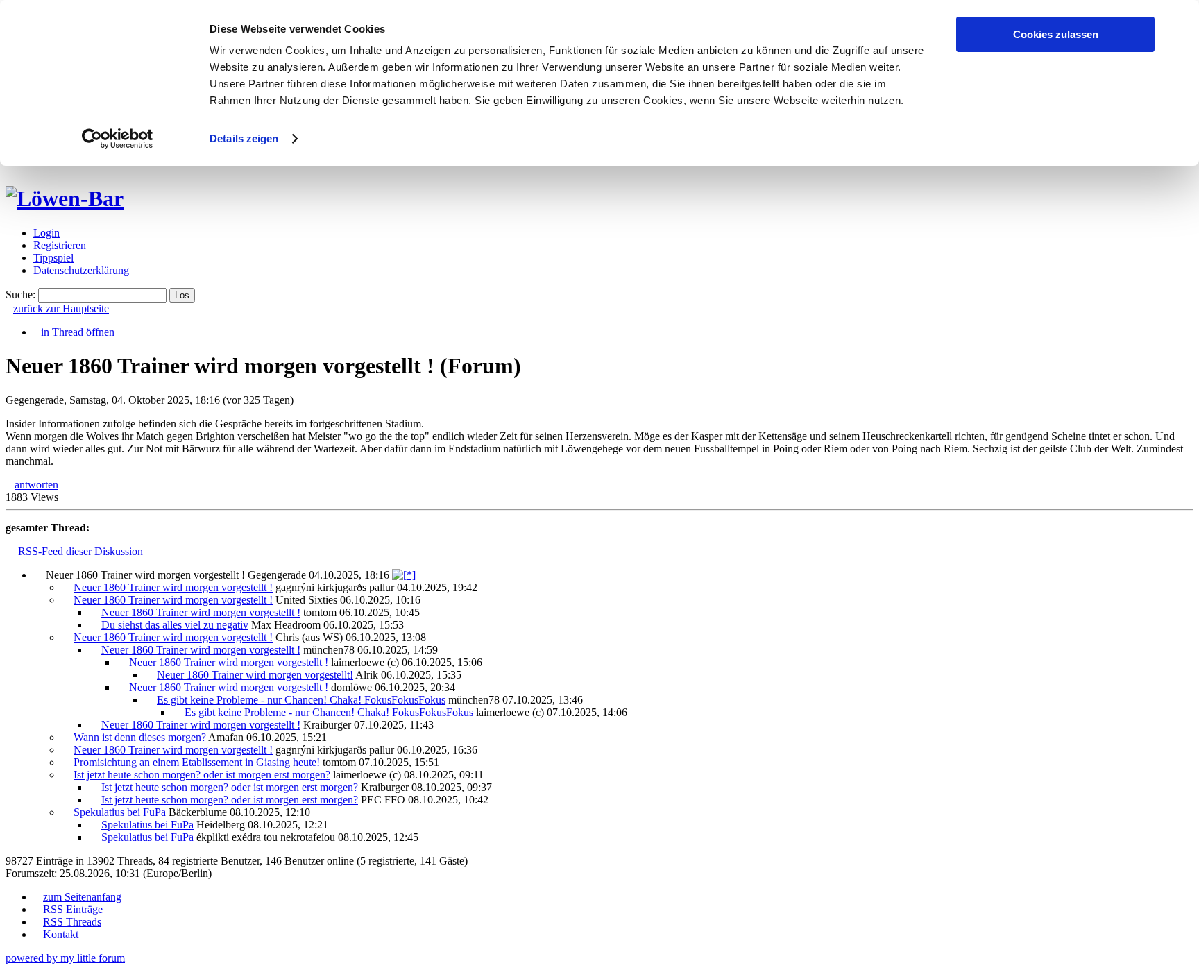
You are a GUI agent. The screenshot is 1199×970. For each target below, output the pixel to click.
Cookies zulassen (1055, 34)
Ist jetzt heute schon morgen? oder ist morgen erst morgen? (202, 775)
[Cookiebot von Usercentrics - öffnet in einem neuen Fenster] (117, 138)
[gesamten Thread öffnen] (404, 575)
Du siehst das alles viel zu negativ (174, 625)
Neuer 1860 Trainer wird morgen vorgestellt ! (173, 587)
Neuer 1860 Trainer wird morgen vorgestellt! (255, 675)
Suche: (20, 294)
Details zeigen (244, 138)
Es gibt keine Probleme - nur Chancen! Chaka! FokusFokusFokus (301, 700)
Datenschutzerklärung (81, 270)
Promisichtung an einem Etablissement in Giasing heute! (197, 762)
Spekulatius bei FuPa (120, 812)
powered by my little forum (65, 958)
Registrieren (59, 245)
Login (46, 233)
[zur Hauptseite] (65, 198)
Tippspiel (53, 258)
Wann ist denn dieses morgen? (140, 737)
